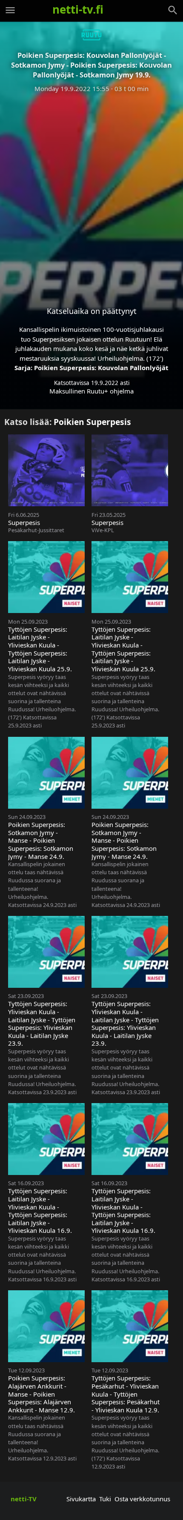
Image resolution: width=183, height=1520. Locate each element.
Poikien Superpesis (92, 422)
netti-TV (24, 1498)
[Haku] (173, 10)
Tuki (105, 1498)
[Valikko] (10, 10)
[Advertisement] (91, 192)
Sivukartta (81, 1498)
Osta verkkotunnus (142, 1498)
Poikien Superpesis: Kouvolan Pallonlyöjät (101, 367)
